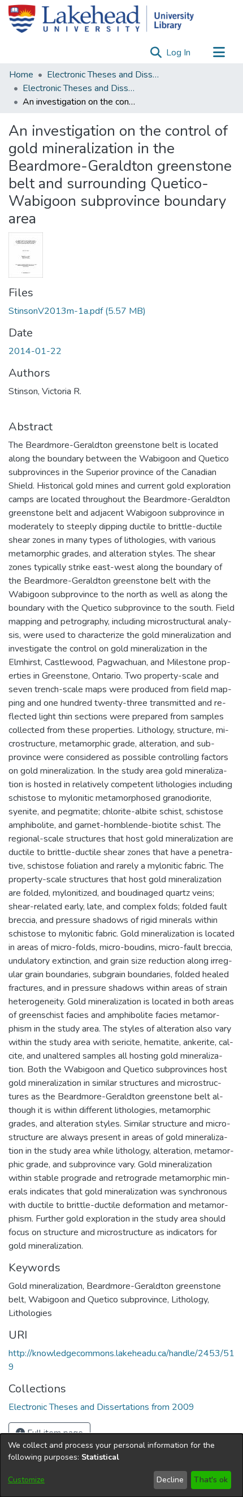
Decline (170, 1479)
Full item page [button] (54, 1433)
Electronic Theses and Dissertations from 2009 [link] (79, 88)
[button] (156, 52)
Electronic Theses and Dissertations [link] (103, 74)
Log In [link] (179, 52)
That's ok (211, 1479)
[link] (77, 311)
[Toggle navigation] (219, 52)
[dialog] (121, 1465)
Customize (26, 1479)
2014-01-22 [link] (35, 351)
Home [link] (21, 74)
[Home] (101, 19)
